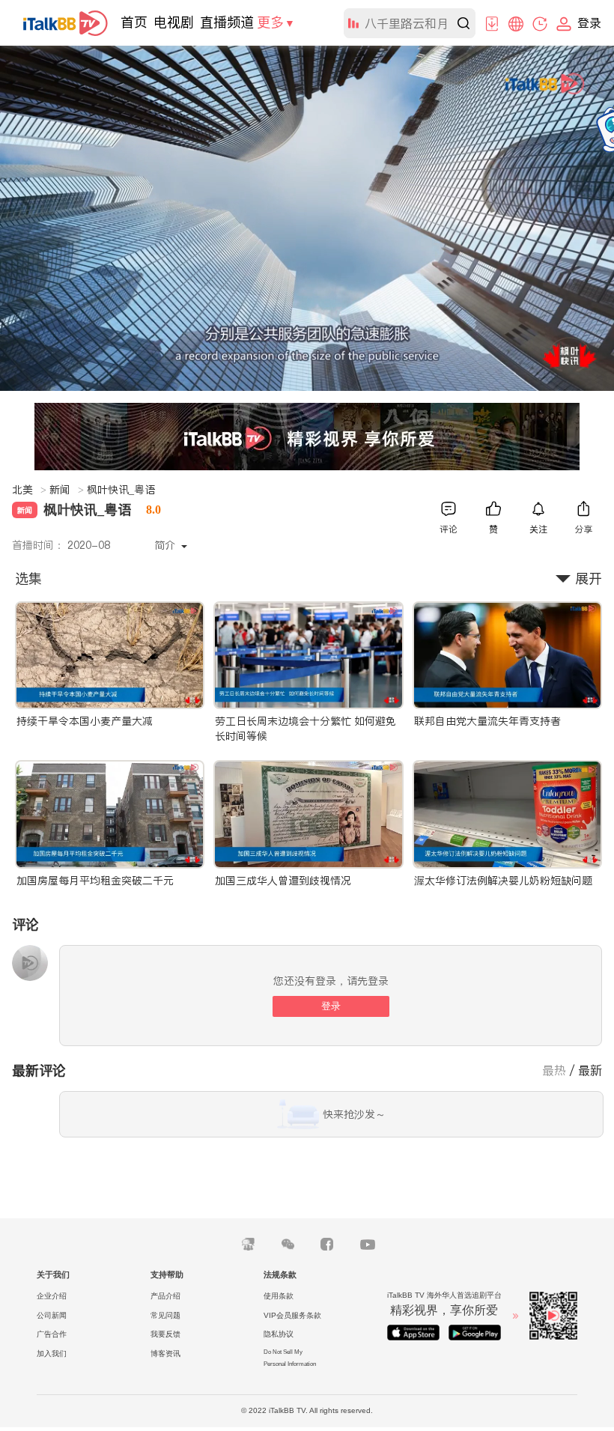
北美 (29, 489)
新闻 (66, 489)
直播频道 (227, 22)
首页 (134, 22)
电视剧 (174, 22)
